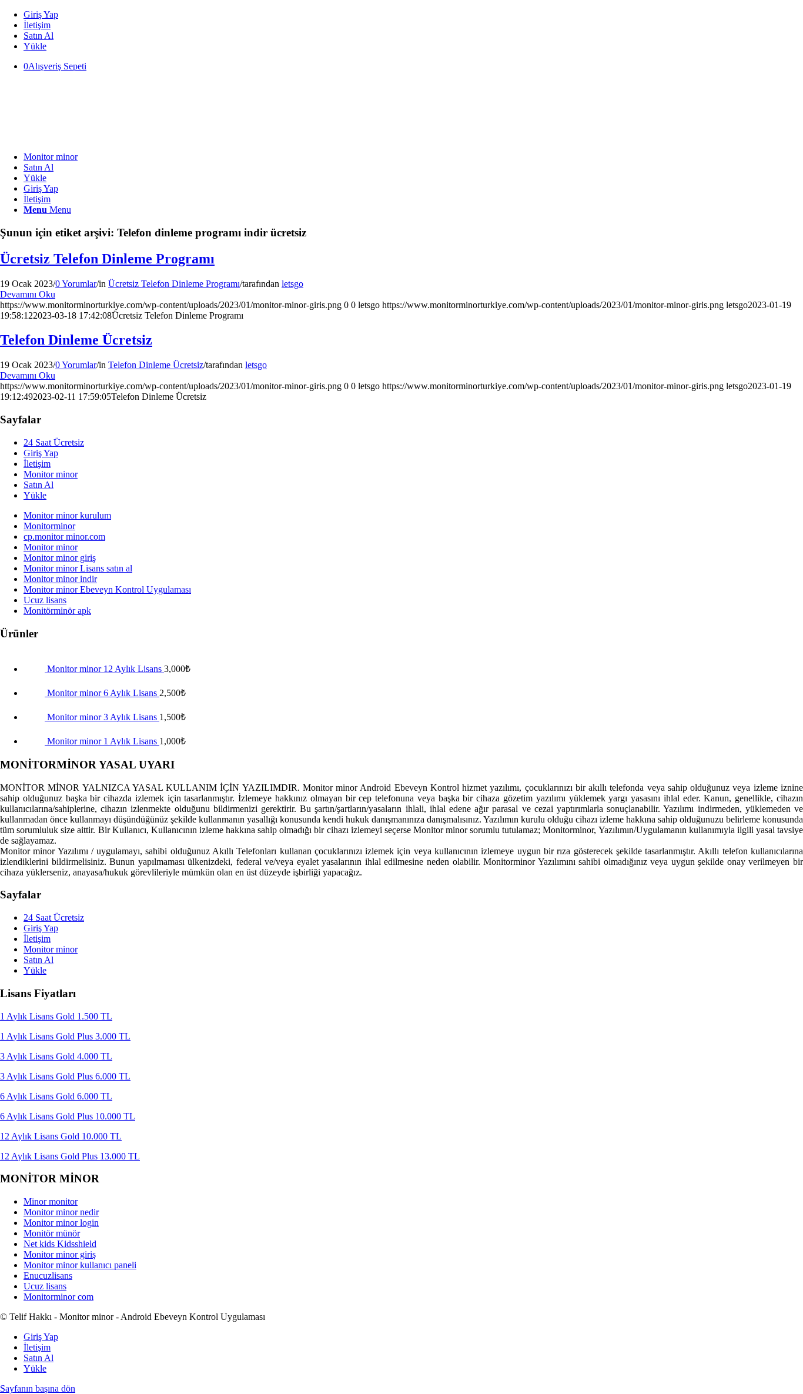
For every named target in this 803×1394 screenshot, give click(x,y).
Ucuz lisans (45, 600)
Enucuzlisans (48, 1276)
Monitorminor (49, 526)
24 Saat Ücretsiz (54, 442)
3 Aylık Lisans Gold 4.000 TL (56, 1056)
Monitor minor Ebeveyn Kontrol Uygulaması (107, 589)
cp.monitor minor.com (64, 536)
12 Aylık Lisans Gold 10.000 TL (61, 1136)
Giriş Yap (41, 14)
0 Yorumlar (75, 284)
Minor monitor (51, 1201)
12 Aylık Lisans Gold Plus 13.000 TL (70, 1156)
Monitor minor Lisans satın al (78, 568)
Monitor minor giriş (60, 558)
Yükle (35, 46)
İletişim (37, 25)
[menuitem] (413, 14)
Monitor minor (51, 474)
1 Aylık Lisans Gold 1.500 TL (56, 1016)
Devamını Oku (27, 294)
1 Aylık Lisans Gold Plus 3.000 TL (65, 1036)
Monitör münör (52, 1233)
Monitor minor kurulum (67, 515)
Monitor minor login (61, 1223)
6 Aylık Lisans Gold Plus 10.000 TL (67, 1116)
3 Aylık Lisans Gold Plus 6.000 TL (65, 1076)
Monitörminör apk (57, 611)
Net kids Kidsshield (60, 1244)
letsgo (292, 284)
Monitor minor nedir (61, 1212)
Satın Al (38, 36)
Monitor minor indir (60, 579)
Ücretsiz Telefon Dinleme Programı (107, 258)
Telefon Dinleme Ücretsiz (76, 339)
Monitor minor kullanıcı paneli (80, 1265)
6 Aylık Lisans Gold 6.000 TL (56, 1096)
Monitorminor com (58, 1297)
